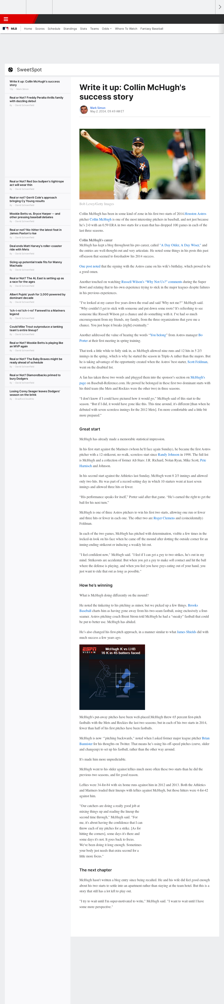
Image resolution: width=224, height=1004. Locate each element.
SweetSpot (29, 69)
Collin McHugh (101, 219)
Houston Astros (195, 213)
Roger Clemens (164, 518)
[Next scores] (219, 7)
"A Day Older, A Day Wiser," (180, 245)
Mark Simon (97, 108)
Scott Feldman (197, 361)
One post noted (89, 266)
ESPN (23, 19)
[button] (210, 19)
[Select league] (13, 7)
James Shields (186, 631)
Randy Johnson (168, 454)
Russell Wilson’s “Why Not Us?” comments (151, 281)
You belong (158, 334)
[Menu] (6, 19)
